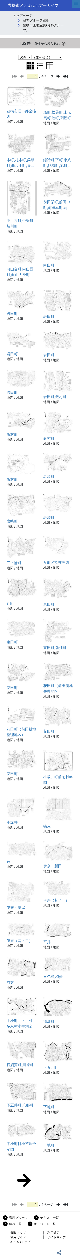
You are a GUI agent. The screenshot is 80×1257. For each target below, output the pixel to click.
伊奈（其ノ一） (56, 900)
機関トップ (18, 1233)
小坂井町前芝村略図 (58, 779)
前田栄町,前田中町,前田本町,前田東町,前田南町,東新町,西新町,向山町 (57, 205)
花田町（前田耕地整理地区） (58, 688)
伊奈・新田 (52, 866)
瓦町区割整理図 (56, 562)
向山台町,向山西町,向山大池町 (20, 272)
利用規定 (53, 1233)
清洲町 (48, 1021)
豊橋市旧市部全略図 (21, 114)
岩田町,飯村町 (54, 396)
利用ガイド (18, 1237)
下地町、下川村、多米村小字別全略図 (21, 1023)
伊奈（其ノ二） (19, 940)
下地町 (48, 1106)
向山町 (48, 265)
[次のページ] (58, 76)
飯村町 (12, 434)
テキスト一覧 (49, 1218)
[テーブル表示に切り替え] (50, 66)
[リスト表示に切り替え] (40, 66)
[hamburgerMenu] (76, 4)
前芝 (10, 982)
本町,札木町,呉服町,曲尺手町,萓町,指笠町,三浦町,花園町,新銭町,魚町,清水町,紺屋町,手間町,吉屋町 (21, 163)
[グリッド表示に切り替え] (30, 66)
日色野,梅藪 (53, 976)
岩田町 (12, 313)
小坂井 (12, 822)
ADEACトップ (20, 1242)
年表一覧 (15, 1224)
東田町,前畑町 (54, 647)
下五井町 (50, 1067)
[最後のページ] (65, 76)
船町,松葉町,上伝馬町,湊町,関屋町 (57, 115)
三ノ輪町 (14, 562)
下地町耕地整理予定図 (21, 1146)
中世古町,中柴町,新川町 (20, 223)
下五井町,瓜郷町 (20, 1105)
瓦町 (10, 603)
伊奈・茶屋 (16, 907)
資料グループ (18, 1218)
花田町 (12, 687)
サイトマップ (56, 1237)
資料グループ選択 (36, 20)
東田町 (48, 604)
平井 (47, 942)
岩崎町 (48, 476)
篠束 (47, 826)
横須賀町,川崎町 (20, 1064)
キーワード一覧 (45, 1224)
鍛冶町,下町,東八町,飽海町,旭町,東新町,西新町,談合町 (57, 163)
